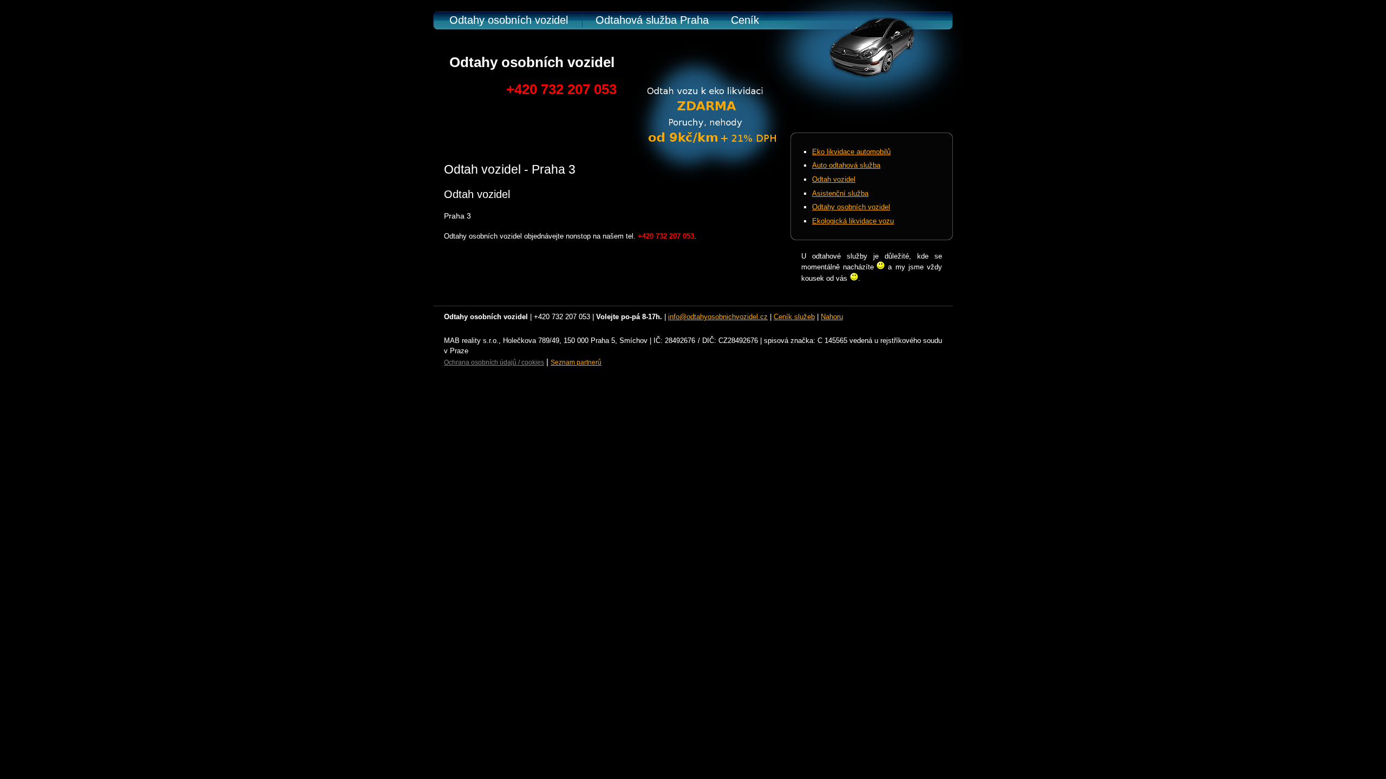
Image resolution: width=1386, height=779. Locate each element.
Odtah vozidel (833, 179)
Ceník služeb (794, 317)
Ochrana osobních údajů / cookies (494, 362)
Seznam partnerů (576, 362)
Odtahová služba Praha (652, 20)
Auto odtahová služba (846, 165)
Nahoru (832, 317)
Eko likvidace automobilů (851, 152)
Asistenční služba (840, 193)
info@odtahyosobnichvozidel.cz (718, 317)
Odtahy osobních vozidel (508, 20)
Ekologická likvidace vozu (853, 221)
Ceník (745, 20)
